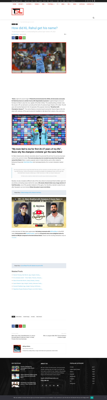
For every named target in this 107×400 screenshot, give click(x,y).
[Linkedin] (53, 385)
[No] (105, 397)
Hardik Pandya (30, 233)
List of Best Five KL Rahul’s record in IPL (32, 265)
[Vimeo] (92, 1)
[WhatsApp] (24, 37)
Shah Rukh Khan (28, 162)
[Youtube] (94, 1)
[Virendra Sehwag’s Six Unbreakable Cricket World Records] (15, 368)
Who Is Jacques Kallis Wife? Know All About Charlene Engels (54, 336)
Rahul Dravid (39, 316)
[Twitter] (50, 385)
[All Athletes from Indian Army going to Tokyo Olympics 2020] (15, 384)
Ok (92, 397)
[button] (93, 18)
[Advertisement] (39, 86)
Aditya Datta (16, 34)
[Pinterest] (20, 37)
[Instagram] (88, 1)
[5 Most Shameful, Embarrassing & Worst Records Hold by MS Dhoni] (15, 376)
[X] (90, 1)
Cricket (17, 22)
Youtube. (14, 237)
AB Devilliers (53, 231)
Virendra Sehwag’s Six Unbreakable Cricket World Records (27, 368)
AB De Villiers (19, 316)
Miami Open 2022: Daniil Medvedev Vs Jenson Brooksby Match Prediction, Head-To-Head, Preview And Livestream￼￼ (23, 337)
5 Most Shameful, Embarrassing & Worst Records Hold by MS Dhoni (29, 376)
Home (13, 22)
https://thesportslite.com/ (28, 348)
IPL (16, 24)
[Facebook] (86, 1)
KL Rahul (33, 316)
